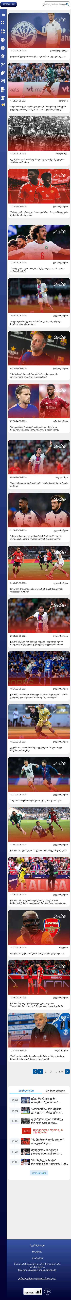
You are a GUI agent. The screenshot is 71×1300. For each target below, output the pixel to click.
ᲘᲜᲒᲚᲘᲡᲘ (63, 101)
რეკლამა (37, 1252)
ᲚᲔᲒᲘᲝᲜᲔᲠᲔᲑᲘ (60, 316)
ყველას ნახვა (39, 1173)
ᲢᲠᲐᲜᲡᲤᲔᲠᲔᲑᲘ (60, 206)
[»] (67, 1071)
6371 (61, 1071)
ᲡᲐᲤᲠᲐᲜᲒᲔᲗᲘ (61, 1050)
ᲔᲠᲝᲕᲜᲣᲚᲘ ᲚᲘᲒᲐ (59, 51)
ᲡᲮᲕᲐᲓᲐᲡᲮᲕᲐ (61, 154)
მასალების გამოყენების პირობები (37, 1269)
